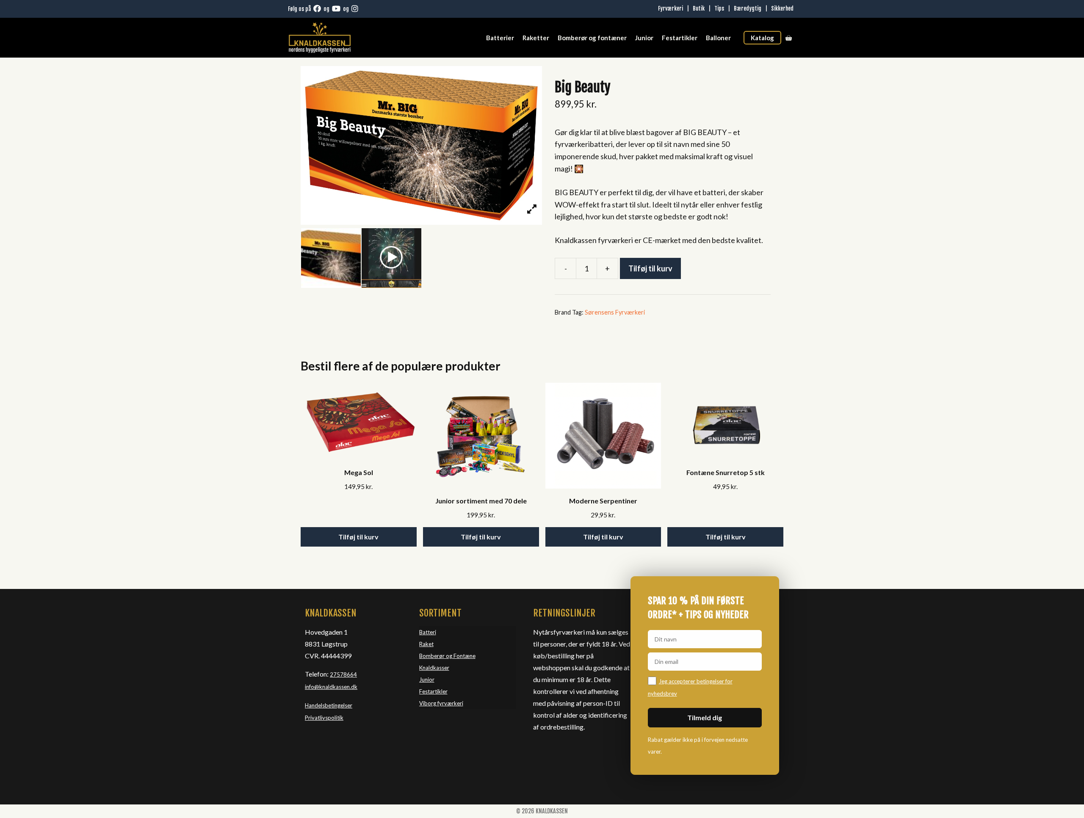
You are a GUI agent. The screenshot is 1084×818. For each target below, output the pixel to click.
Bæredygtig (747, 8)
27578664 (343, 674)
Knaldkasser (434, 667)
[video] (391, 258)
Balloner (718, 37)
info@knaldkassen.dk (331, 686)
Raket (426, 644)
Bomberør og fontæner (592, 37)
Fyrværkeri (670, 8)
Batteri (427, 632)
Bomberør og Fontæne (447, 655)
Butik (699, 8)
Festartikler (679, 37)
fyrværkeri (450, 703)
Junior (644, 37)
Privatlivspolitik (324, 717)
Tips (719, 8)
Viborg (428, 703)
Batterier (500, 37)
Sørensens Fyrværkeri (615, 312)
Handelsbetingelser (328, 705)
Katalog (762, 37)
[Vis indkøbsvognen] (788, 38)
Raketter (536, 37)
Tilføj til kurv (650, 268)
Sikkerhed (782, 8)
